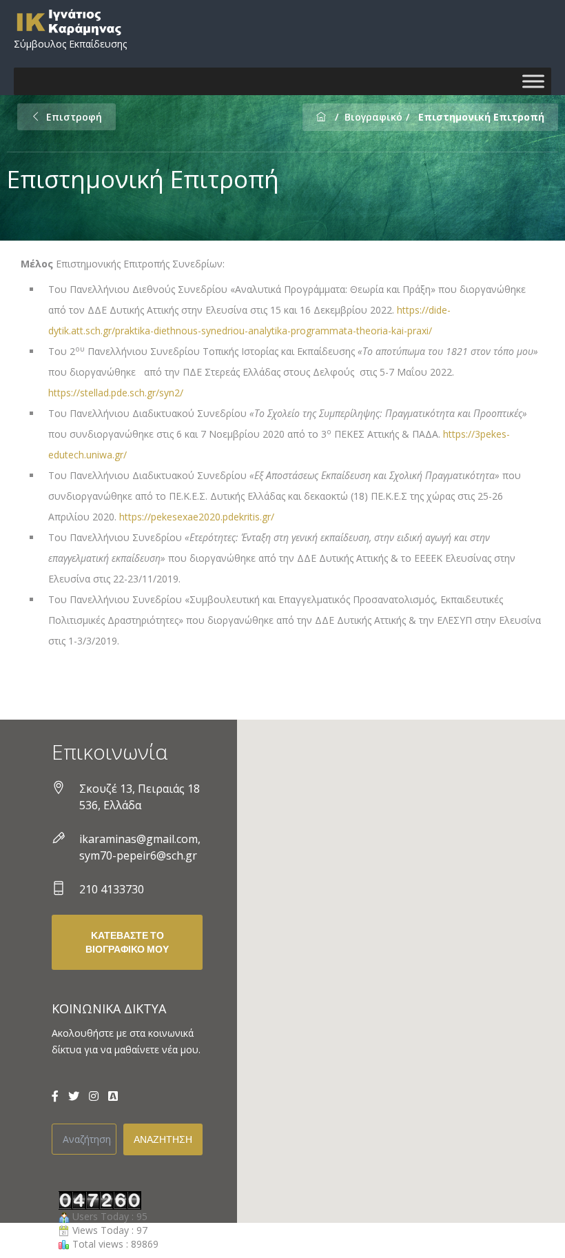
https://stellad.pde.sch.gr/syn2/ (115, 392)
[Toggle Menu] (533, 81)
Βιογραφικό (373, 116)
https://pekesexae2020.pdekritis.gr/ (196, 516)
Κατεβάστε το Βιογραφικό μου (127, 942)
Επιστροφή (74, 116)
